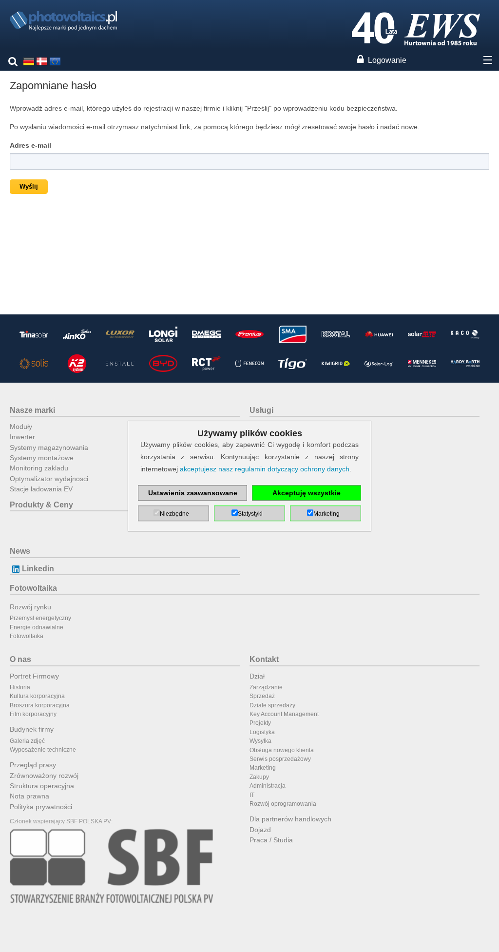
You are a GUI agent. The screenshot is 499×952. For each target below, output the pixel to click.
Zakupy (259, 777)
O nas (20, 659)
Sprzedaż (262, 696)
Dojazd (260, 830)
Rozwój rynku (30, 607)
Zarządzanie (266, 687)
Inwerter (22, 437)
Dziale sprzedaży (272, 705)
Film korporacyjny (33, 714)
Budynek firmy (32, 729)
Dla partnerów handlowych (290, 819)
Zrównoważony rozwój (44, 775)
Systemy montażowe (42, 458)
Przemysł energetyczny (40, 618)
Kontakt (264, 659)
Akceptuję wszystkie (306, 492)
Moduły (21, 426)
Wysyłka (260, 741)
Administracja (268, 785)
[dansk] (42, 61)
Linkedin (38, 568)
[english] (55, 61)
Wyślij (28, 186)
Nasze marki (32, 410)
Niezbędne (174, 513)
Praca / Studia (271, 840)
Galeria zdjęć (27, 741)
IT (252, 795)
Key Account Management (284, 714)
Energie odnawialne (36, 627)
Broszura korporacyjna (40, 705)
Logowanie (387, 60)
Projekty (260, 722)
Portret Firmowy (34, 676)
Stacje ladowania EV (41, 489)
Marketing (263, 767)
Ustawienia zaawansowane (192, 492)
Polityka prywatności (41, 807)
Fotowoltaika (33, 588)
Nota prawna (29, 796)
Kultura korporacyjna (37, 696)
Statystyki (250, 513)
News (20, 551)
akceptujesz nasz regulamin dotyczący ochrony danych (264, 469)
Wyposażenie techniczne (43, 749)
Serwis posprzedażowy (280, 759)
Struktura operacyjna (42, 786)
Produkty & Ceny (41, 505)
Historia (20, 687)
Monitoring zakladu (39, 468)
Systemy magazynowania (49, 447)
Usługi (261, 410)
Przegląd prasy (33, 765)
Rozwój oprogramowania (283, 803)
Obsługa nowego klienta (282, 750)
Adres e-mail (30, 145)
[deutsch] (29, 61)
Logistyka (262, 732)
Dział (257, 676)
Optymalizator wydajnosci (49, 479)
